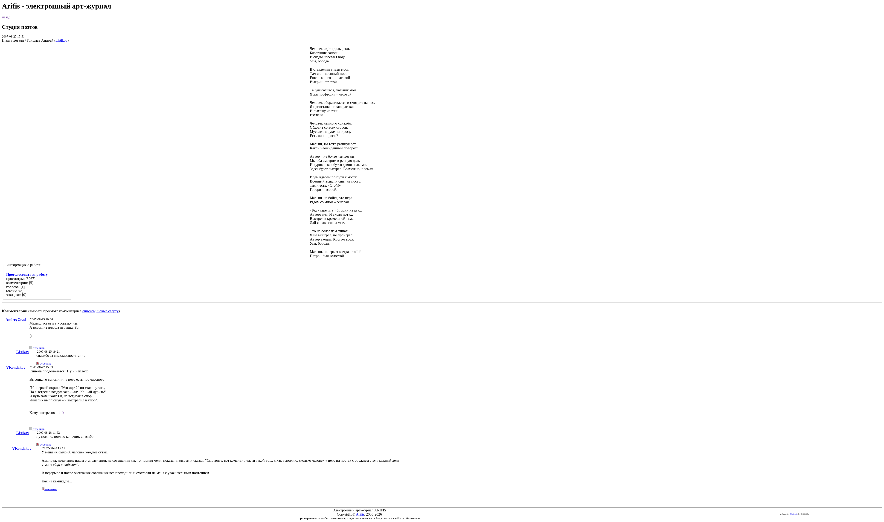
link (61, 413)
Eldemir (794, 514)
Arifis (360, 514)
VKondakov (15, 367)
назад (6, 17)
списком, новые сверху (100, 311)
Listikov (61, 40)
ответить (38, 348)
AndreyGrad (16, 320)
